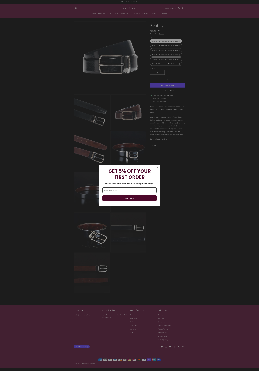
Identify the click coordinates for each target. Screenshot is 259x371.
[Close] (157, 167)
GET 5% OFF (129, 198)
